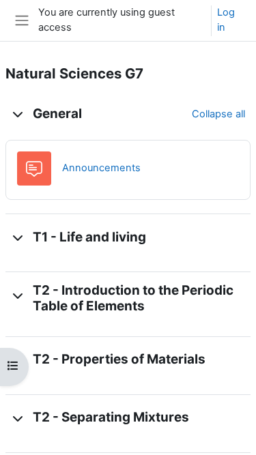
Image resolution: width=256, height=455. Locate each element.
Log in (226, 19)
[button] (17, 114)
